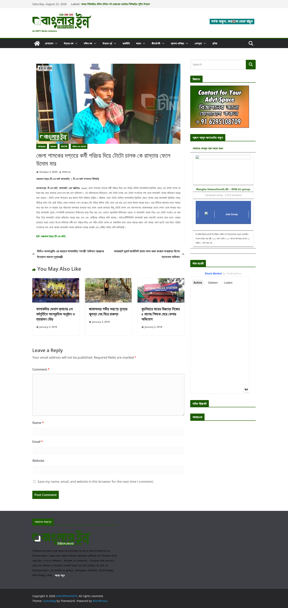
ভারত (138, 43)
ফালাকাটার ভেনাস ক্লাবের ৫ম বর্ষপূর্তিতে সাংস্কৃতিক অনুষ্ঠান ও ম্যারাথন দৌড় (55, 314)
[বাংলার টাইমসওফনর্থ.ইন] (37, 43)
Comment (41, 369)
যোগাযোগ (49, 43)
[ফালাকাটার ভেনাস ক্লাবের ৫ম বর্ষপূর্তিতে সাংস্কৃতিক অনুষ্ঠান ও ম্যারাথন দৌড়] (55, 281)
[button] (55, 43)
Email (37, 442)
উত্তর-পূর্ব (107, 43)
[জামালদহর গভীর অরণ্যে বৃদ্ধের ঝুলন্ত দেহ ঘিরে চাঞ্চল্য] (108, 281)
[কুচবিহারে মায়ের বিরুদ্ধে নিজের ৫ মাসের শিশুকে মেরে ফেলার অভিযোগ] (161, 281)
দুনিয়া (214, 43)
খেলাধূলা (198, 43)
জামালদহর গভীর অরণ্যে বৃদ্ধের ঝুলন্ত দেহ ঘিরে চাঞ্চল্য (108, 311)
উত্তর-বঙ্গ (68, 43)
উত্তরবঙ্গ (53, 146)
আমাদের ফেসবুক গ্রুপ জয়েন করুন (208, 148)
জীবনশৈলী (156, 43)
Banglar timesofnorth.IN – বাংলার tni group (223, 189)
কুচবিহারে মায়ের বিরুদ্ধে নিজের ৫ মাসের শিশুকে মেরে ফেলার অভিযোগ (160, 314)
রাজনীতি (126, 43)
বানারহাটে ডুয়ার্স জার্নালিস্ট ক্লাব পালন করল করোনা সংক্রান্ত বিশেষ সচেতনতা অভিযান (147, 254)
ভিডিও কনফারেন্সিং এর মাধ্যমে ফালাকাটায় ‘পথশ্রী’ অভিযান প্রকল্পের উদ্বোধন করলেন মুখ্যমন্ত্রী (70, 254)
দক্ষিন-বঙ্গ (88, 43)
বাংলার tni (66, 172)
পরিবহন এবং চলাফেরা (79, 146)
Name (38, 423)
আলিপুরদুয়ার (41, 146)
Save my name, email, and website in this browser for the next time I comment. (96, 481)
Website (38, 460)
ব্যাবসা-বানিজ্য (177, 43)
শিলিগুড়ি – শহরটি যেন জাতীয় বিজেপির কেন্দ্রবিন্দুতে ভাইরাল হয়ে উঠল (111, 4)
